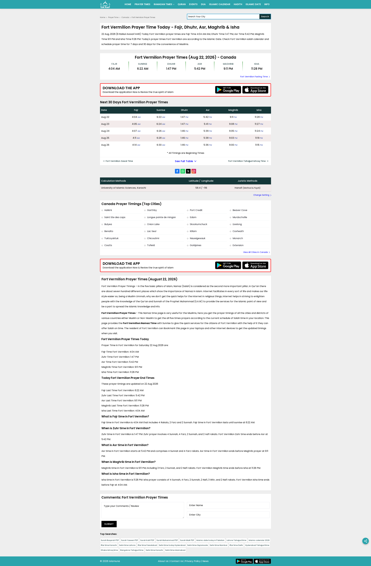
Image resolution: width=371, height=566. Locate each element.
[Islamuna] (105, 4)
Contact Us (176, 561)
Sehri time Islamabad (175, 550)
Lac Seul (151, 231)
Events (193, 4)
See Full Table (184, 161)
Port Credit (196, 210)
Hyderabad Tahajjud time (257, 545)
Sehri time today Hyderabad (172, 545)
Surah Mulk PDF (187, 540)
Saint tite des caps (114, 217)
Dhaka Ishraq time (109, 550)
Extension (238, 245)
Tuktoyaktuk (111, 238)
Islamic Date (253, 4)
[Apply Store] (255, 90)
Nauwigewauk (197, 238)
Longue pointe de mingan (161, 217)
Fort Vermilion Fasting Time (254, 76)
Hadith (238, 4)
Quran (182, 4)
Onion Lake (153, 224)
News (205, 561)
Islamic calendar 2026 (259, 540)
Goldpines (195, 245)
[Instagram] (193, 171)
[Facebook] (177, 171)
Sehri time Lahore (127, 545)
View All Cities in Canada (255, 252)
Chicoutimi (153, 238)
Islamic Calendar (219, 4)
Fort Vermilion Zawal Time (119, 161)
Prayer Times (142, 4)
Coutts (108, 245)
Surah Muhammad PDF (167, 540)
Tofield (151, 245)
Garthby (152, 210)
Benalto (108, 231)
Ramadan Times (163, 4)
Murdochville (240, 217)
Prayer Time (113, 17)
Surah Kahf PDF (147, 540)
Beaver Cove (240, 210)
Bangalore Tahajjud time (131, 550)
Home (128, 4)
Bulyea (108, 224)
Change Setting (261, 195)
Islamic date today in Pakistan (210, 540)
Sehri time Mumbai (218, 545)
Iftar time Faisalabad (147, 545)
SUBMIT (109, 524)
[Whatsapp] (182, 171)
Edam (193, 217)
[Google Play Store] (228, 90)
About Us (163, 561)
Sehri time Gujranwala (197, 545)
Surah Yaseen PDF (129, 540)
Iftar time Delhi (236, 545)
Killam (193, 231)
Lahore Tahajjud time (236, 540)
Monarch (238, 238)
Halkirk (108, 210)
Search (265, 16)
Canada (125, 17)
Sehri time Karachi (154, 550)
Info (267, 4)
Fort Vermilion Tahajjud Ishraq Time (247, 161)
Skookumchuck (198, 224)
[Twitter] (188, 171)
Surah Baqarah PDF (110, 540)
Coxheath (238, 231)
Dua (203, 4)
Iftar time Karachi (109, 545)
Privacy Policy (193, 561)
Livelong (237, 224)
